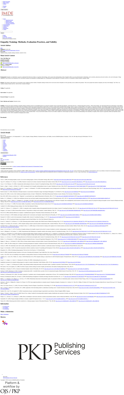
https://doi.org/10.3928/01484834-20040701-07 (78, 198)
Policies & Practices (10, 22)
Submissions (5, 28)
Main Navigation (6, 1)
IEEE (4, 147)
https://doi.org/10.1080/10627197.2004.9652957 (74, 276)
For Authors (5, 307)
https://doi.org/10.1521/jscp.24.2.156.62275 (112, 188)
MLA (4, 148)
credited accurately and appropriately (27, 172)
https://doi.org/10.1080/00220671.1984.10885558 (66, 301)
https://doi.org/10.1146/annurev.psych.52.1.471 (65, 285)
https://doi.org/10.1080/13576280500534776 (98, 293)
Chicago (5, 144)
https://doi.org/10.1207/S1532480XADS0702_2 (56, 298)
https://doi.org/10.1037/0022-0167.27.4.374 (81, 231)
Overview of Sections (10, 23)
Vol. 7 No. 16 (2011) (7, 37)
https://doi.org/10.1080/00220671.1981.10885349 (73, 241)
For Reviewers (6, 306)
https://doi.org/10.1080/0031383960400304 (74, 243)
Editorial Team (9, 21)
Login (4, 7)
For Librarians (6, 308)
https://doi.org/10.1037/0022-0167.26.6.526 (71, 236)
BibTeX (4, 156)
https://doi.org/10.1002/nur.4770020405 (61, 254)
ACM (4, 140)
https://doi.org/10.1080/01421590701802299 (97, 225)
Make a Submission (5, 314)
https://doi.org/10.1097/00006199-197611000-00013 (89, 256)
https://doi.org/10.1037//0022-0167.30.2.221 (109, 208)
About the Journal (9, 20)
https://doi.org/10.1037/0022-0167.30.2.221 (88, 208)
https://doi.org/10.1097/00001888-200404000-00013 (70, 210)
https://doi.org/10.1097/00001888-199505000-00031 (76, 223)
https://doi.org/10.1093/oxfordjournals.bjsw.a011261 (89, 271)
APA (4, 142)
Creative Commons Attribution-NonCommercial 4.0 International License (28, 166)
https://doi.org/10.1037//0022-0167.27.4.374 (102, 231)
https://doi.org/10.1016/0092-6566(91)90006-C (70, 214)
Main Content (6, 2)
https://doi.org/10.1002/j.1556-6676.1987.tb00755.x (70, 247)
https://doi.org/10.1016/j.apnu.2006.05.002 (62, 179)
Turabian (5, 149)
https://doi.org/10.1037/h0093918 (71, 191)
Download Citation (4, 152)
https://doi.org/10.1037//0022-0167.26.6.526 (91, 236)
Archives (5, 27)
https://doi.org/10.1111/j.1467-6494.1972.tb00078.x (54, 268)
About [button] (4, 18)
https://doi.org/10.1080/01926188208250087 (101, 278)
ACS (4, 141)
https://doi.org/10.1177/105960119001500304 (67, 239)
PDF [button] (1, 48)
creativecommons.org (93, 172)
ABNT (4, 143)
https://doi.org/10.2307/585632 (59, 262)
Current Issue (6, 25)
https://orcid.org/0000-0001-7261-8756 (10, 66)
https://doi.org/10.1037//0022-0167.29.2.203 (86, 184)
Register (4, 6)
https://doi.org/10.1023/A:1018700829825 (85, 296)
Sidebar (4, 3)
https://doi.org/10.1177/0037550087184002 (77, 186)
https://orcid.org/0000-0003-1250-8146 (10, 63)
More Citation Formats (5, 137)
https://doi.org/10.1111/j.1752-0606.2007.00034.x (21, 201)
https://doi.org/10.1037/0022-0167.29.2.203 (65, 184)
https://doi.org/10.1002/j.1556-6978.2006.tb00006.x (89, 287)
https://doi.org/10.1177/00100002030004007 (85, 274)
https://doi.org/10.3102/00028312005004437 (63, 203)
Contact (4, 29)
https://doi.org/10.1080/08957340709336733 (65, 196)
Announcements (6, 24)
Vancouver (5, 150)
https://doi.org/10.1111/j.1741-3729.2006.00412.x (85, 264)
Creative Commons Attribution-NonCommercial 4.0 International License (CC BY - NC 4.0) (54, 170)
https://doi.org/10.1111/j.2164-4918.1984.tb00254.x (72, 181)
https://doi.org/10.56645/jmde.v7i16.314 (11, 50)
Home (4, 35)
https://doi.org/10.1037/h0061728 (56, 217)
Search (2, 33)
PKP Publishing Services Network (10, 377)
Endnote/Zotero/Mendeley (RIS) (9, 155)
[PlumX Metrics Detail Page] (4, 323)
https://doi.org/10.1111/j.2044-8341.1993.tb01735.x (74, 221)
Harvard (4, 145)
